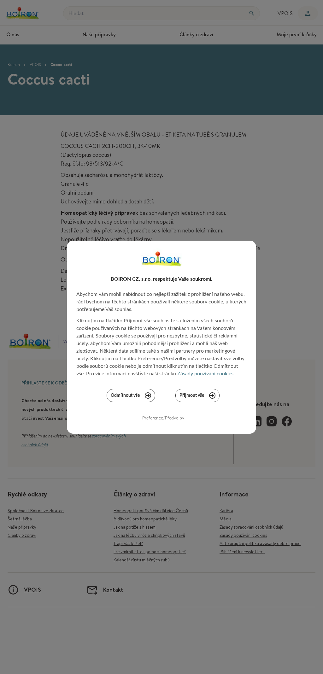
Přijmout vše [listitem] (191, 395)
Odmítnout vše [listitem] (125, 395)
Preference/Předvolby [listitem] (163, 418)
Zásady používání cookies (205, 373)
